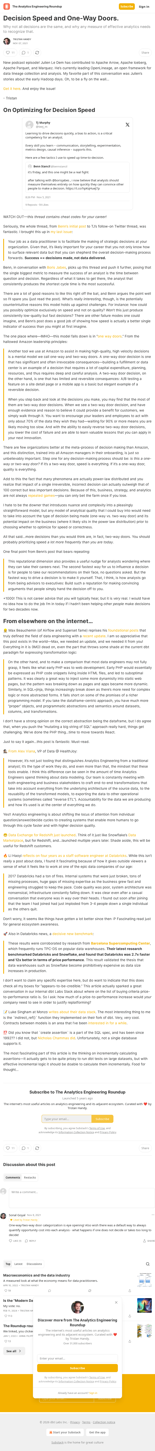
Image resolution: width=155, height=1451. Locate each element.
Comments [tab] (13, 1177)
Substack (57, 1442)
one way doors (110, 336)
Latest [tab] (18, 1264)
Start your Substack (67, 1432)
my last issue (61, 232)
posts (134, 630)
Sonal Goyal (17, 1215)
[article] (77, 1283)
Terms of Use (97, 1377)
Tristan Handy (22, 39)
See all (11, 1351)
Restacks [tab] (30, 1177)
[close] (116, 1302)
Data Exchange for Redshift (30, 835)
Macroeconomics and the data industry (36, 1275)
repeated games (41, 496)
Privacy (75, 1422)
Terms (86, 1422)
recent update (94, 636)
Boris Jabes (56, 267)
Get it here (11, 89)
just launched (65, 835)
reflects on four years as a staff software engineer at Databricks (75, 856)
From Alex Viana (21, 751)
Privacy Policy (108, 1381)
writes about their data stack (72, 1012)
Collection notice (104, 1422)
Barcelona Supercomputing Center (120, 943)
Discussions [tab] (34, 1264)
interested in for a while (107, 1023)
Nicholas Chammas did (56, 1038)
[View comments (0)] (49, 1290)
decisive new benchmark (72, 934)
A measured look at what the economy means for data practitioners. (50, 1281)
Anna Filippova (28, 1336)
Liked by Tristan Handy (26, 1219)
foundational (118, 630)
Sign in (144, 6)
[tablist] (20, 1177)
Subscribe (126, 6)
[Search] (148, 1264)
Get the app (97, 1432)
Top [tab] (8, 1264)
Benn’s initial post (72, 226)
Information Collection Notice (76, 1381)
